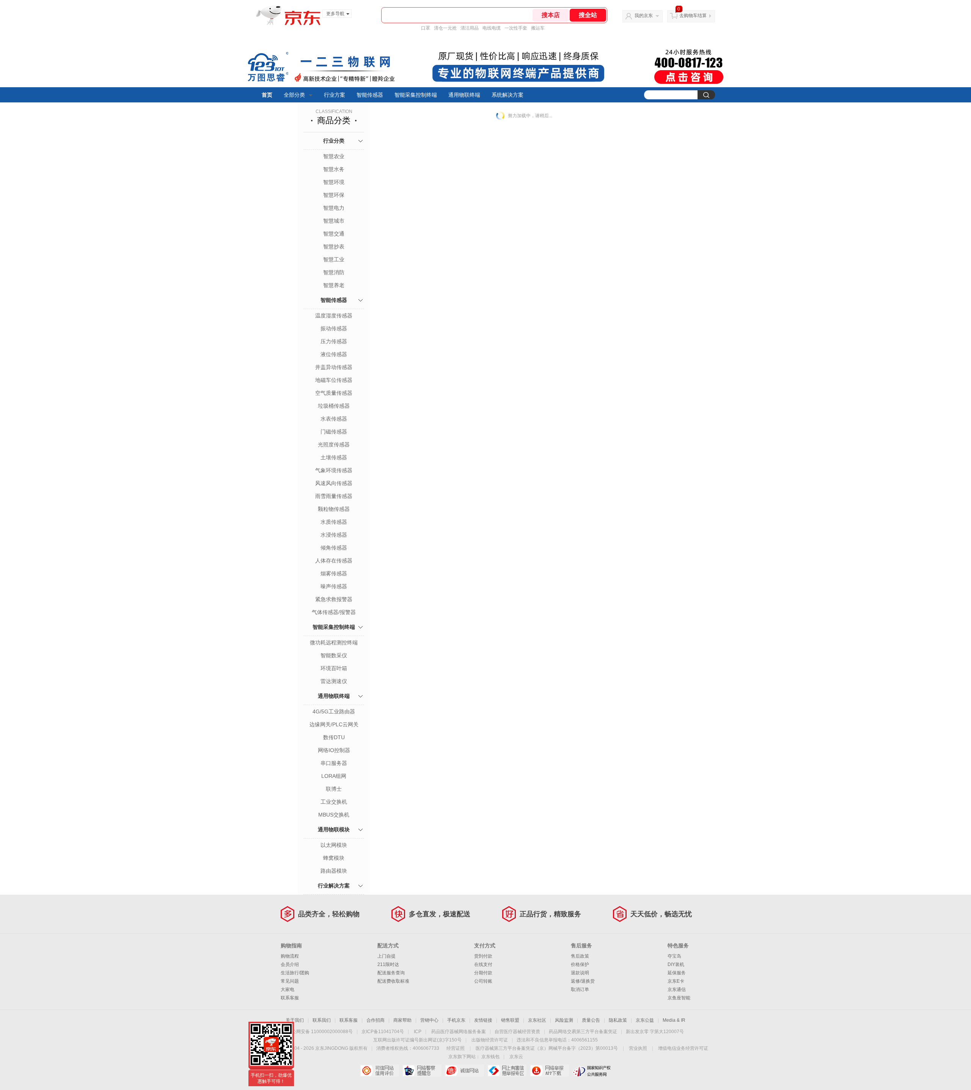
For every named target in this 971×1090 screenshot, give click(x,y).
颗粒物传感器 (334, 509)
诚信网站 (464, 1071)
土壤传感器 (334, 457)
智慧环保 (333, 195)
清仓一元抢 (445, 28)
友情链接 (483, 1020)
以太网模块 (334, 845)
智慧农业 (333, 156)
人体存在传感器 (333, 561)
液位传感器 (334, 354)
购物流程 (290, 956)
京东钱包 (490, 1056)
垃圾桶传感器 (334, 406)
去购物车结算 (693, 15)
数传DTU (334, 737)
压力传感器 (334, 341)
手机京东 (456, 1020)
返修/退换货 (583, 981)
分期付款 (483, 972)
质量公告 (591, 1020)
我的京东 (644, 15)
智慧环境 (333, 182)
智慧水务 (333, 169)
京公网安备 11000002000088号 (320, 1031)
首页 (267, 95)
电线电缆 (491, 28)
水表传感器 (334, 419)
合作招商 (375, 1020)
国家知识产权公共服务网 (591, 1071)
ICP (417, 1031)
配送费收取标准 (393, 981)
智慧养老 (333, 285)
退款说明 (580, 972)
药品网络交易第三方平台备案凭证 (583, 1031)
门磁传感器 (334, 432)
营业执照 (638, 1048)
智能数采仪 (334, 655)
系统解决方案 (507, 95)
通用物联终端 (464, 95)
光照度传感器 (334, 444)
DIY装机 (676, 964)
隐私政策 (618, 1020)
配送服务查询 (391, 972)
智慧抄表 (333, 246)
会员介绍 (290, 964)
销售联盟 (510, 1020)
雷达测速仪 (334, 681)
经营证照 (455, 1048)
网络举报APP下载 (549, 1071)
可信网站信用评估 (379, 1071)
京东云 (516, 1056)
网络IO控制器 (334, 750)
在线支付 (483, 964)
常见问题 (290, 981)
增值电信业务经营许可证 (683, 1048)
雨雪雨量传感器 (333, 496)
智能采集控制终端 (415, 95)
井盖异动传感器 (333, 367)
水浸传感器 (334, 535)
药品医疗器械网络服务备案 (458, 1031)
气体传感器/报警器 (334, 612)
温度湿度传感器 (333, 316)
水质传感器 (334, 522)
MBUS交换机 (333, 815)
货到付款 (483, 956)
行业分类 (333, 141)
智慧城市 (333, 221)
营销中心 (429, 1020)
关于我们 (295, 1020)
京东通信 (677, 989)
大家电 (287, 989)
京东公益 (645, 1020)
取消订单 (580, 989)
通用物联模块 (334, 829)
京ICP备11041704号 (382, 1031)
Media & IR (674, 1020)
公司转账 (483, 981)
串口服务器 (334, 763)
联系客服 (290, 997)
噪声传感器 (334, 586)
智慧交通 (333, 234)
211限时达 (388, 964)
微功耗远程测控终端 (334, 642)
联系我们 (322, 1020)
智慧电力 (333, 208)
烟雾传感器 (334, 573)
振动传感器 (334, 328)
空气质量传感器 (333, 393)
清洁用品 (469, 28)
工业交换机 (334, 802)
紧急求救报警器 (333, 599)
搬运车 (538, 28)
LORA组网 (333, 776)
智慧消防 (333, 272)
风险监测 (564, 1020)
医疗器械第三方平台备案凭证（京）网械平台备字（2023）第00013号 (547, 1048)
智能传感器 (370, 95)
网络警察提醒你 (422, 1071)
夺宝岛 (674, 956)
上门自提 (386, 956)
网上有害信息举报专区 (506, 1071)
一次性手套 (515, 28)
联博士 (334, 789)
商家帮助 (402, 1020)
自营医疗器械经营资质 (517, 1031)
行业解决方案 (334, 886)
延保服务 (677, 972)
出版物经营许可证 (489, 1040)
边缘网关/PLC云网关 (334, 724)
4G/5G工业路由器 (334, 711)
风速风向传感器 (333, 483)
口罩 (425, 28)
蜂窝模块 (333, 858)
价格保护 (580, 964)
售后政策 (580, 956)
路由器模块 (334, 871)
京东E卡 (676, 981)
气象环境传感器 (333, 470)
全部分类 (294, 95)
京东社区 (537, 1020)
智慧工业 (333, 259)
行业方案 (334, 95)
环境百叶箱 (334, 668)
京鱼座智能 (679, 997)
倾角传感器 (334, 548)
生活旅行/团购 (295, 972)
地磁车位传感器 (333, 380)
